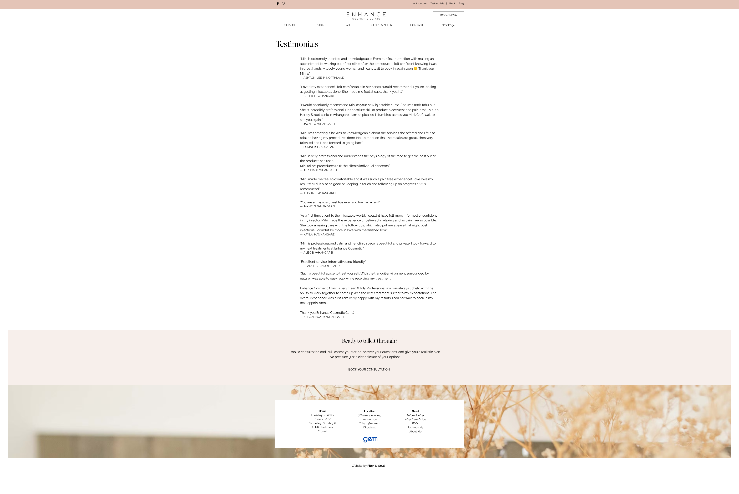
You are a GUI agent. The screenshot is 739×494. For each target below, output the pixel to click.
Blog (461, 3)
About (452, 3)
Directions (369, 427)
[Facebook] (277, 3)
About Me (415, 431)
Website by (368, 465)
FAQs (415, 423)
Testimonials (437, 3)
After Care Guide (415, 419)
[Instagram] (283, 3)
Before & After (415, 415)
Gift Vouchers (420, 3)
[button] (291, 25)
